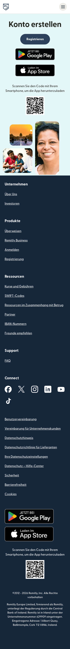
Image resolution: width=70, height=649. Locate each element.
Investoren (12, 203)
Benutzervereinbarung (21, 419)
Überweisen (13, 231)
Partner (10, 314)
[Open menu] (63, 7)
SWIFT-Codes (14, 295)
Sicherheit (12, 475)
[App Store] (34, 70)
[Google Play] (35, 54)
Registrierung (14, 259)
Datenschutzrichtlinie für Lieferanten (31, 447)
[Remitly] (6, 7)
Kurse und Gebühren (19, 286)
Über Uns (11, 194)
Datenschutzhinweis (19, 438)
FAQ (7, 360)
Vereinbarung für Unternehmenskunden (33, 428)
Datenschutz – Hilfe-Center (24, 466)
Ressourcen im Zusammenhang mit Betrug (34, 305)
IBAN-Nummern (15, 323)
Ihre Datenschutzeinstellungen (26, 456)
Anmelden (12, 249)
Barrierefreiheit (15, 484)
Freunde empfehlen (18, 333)
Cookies (11, 494)
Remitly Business (16, 240)
